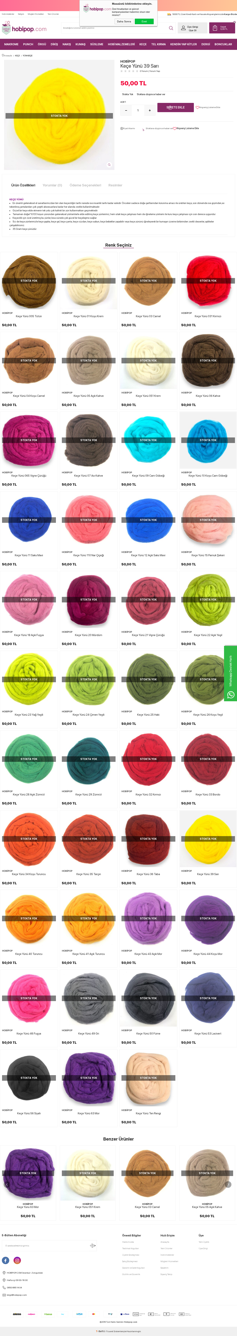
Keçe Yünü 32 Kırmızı (148, 794)
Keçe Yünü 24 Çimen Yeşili (88, 714)
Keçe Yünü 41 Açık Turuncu (89, 954)
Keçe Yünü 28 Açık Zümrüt (29, 794)
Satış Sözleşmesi (130, 1261)
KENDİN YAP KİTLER (183, 44)
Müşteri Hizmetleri (36, 14)
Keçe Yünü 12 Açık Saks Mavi (148, 555)
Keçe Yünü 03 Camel (148, 316)
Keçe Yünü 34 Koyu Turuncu (29, 874)
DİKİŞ (54, 44)
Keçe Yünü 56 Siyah (29, 1113)
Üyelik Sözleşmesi (130, 1255)
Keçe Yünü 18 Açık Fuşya (29, 635)
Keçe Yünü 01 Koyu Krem (89, 316)
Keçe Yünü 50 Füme (148, 1033)
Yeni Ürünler (53, 14)
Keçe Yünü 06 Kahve (208, 396)
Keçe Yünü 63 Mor (89, 1113)
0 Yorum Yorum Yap (150, 71)
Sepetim (164, 1268)
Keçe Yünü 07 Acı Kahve (88, 475)
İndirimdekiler (8, 14)
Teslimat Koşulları (130, 1248)
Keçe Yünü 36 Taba (148, 874)
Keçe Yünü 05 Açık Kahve (89, 396)
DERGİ (205, 44)
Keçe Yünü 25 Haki (148, 714)
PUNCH (28, 44)
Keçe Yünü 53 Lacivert (208, 1033)
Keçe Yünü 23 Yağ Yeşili (29, 714)
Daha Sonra (124, 21)
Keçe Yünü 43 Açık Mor (148, 954)
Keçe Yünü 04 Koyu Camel (29, 396)
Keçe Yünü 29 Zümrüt (89, 794)
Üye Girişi (192, 26)
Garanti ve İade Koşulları (133, 1268)
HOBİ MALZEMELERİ (121, 44)
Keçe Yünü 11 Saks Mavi (29, 555)
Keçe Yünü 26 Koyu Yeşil (208, 714)
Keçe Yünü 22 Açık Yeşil (208, 635)
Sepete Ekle (175, 107)
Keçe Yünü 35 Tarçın (88, 874)
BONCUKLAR (223, 44)
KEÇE (143, 44)
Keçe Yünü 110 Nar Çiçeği (89, 555)
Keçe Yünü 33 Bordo (208, 794)
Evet (144, 21)
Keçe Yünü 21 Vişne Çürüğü (148, 635)
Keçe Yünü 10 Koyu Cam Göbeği (208, 475)
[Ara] (171, 28)
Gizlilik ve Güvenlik (131, 1274)
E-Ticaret (108, 1331)
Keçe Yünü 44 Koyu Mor (208, 954)
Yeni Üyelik (204, 1242)
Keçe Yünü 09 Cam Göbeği (148, 475)
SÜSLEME (96, 44)
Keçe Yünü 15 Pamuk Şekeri (208, 555)
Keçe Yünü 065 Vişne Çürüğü (28, 475)
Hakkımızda (128, 1242)
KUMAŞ (81, 44)
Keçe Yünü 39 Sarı (208, 874)
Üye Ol (192, 30)
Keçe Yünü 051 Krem (148, 396)
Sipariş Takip (166, 1274)
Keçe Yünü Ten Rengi (148, 1113)
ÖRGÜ (42, 44)
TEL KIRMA (158, 44)
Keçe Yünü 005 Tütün (29, 316)
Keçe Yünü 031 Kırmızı (208, 316)
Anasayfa (165, 1242)
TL (224, 28)
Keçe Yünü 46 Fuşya (29, 1033)
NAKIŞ (67, 44)
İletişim (21, 14)
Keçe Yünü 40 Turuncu (28, 954)
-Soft (100, 1331)
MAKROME (11, 44)
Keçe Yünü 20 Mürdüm (88, 635)
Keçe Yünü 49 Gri (88, 1033)
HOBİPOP (7, 313)
